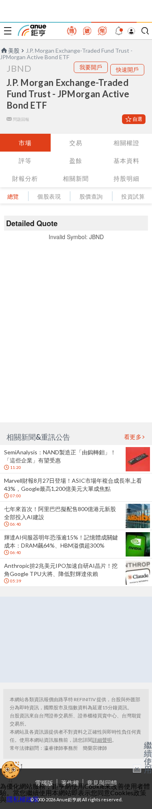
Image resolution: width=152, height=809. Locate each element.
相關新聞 (76, 178)
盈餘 (75, 160)
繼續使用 (148, 757)
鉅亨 (32, 30)
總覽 (13, 196)
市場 (25, 142)
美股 (13, 50)
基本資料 (126, 160)
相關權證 (126, 142)
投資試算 (133, 196)
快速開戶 (127, 69)
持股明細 (126, 178)
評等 (25, 160)
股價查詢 (91, 196)
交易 (75, 142)
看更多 (133, 437)
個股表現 (49, 196)
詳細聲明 (102, 740)
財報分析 (25, 178)
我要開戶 (90, 67)
